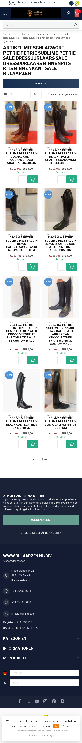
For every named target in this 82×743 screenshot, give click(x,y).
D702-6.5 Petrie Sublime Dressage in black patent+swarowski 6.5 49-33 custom (22, 244)
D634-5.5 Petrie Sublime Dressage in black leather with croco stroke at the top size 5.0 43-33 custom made (22, 332)
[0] (77, 13)
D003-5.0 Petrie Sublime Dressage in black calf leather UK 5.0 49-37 (22, 423)
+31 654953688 (21, 591)
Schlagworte (25, 34)
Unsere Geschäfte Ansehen (41, 533)
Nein (65, 726)
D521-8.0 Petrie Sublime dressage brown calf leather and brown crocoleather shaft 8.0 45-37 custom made (61, 334)
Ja (56, 726)
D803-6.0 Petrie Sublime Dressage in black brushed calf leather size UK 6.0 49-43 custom (61, 244)
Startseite (8, 34)
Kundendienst (41, 520)
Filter (39, 83)
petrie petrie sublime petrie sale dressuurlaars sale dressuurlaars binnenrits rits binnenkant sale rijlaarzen (36, 38)
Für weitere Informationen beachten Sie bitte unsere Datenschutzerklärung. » (41, 733)
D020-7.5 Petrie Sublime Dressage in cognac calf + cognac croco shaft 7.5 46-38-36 (22, 156)
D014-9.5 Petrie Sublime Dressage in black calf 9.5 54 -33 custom (60, 423)
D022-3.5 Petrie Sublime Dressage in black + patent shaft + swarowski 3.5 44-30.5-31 (61, 156)
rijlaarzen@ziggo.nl (22, 614)
